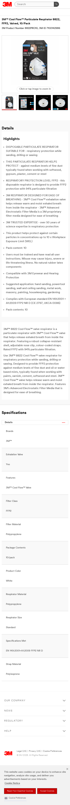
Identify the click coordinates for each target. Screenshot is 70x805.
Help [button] (7, 731)
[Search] (56, 4)
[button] (15, 798)
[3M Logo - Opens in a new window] (7, 4)
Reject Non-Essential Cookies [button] (20, 791)
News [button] (8, 711)
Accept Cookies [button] (47, 791)
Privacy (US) (35, 751)
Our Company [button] (15, 700)
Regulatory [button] (13, 721)
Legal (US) (22, 751)
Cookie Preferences (52, 751)
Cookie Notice (12, 783)
